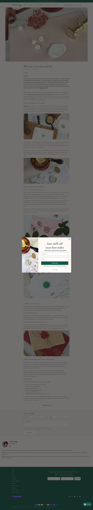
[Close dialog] (69, 239)
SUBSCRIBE (55, 263)
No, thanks (55, 269)
